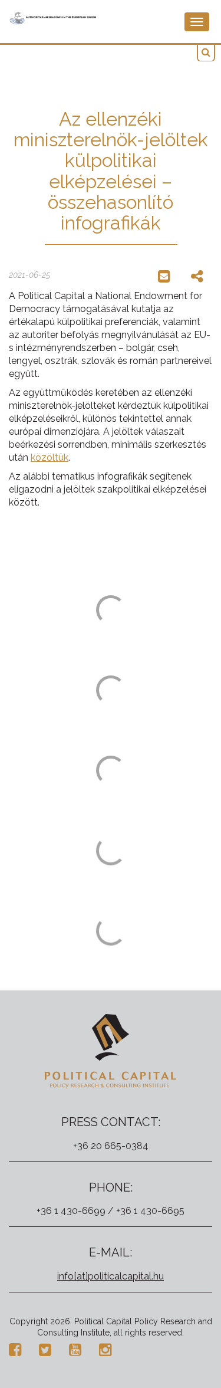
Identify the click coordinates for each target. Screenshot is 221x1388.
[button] (206, 52)
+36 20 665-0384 (111, 1145)
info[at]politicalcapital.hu (110, 1276)
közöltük (49, 457)
